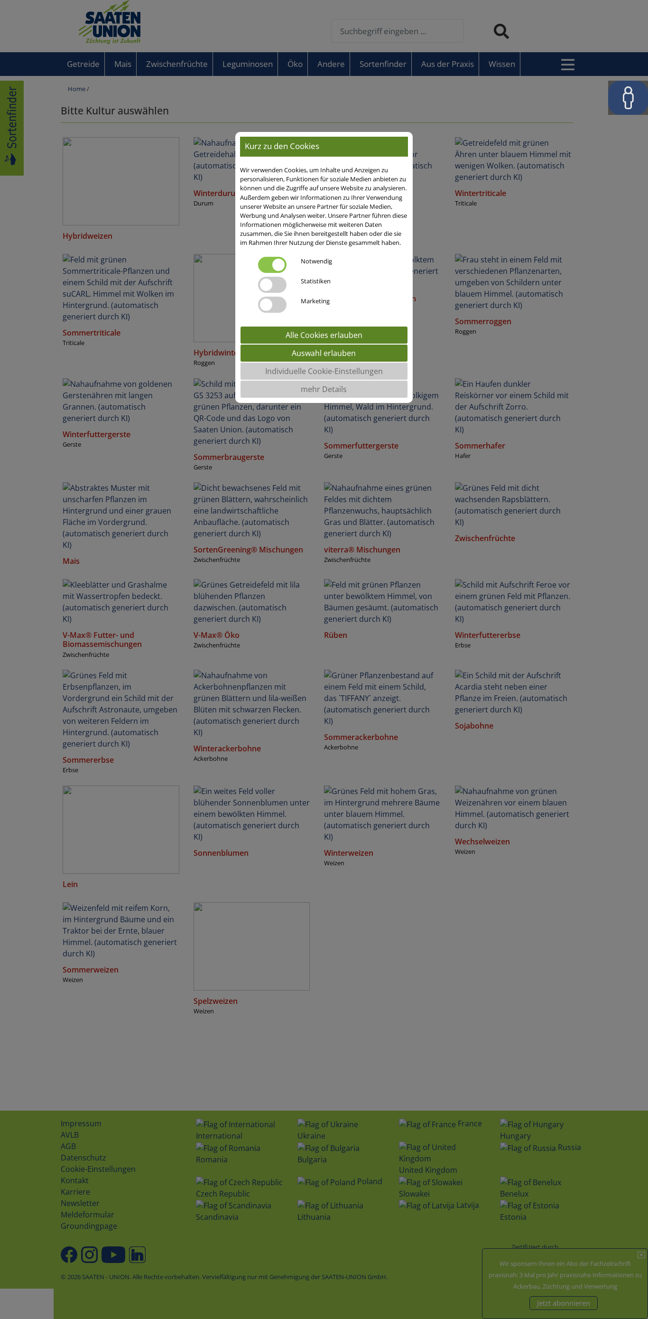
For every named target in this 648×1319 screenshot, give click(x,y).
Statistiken (316, 281)
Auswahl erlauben (324, 353)
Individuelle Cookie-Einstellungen (324, 371)
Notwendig (316, 261)
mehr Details (324, 389)
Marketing (315, 301)
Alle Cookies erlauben (324, 335)
